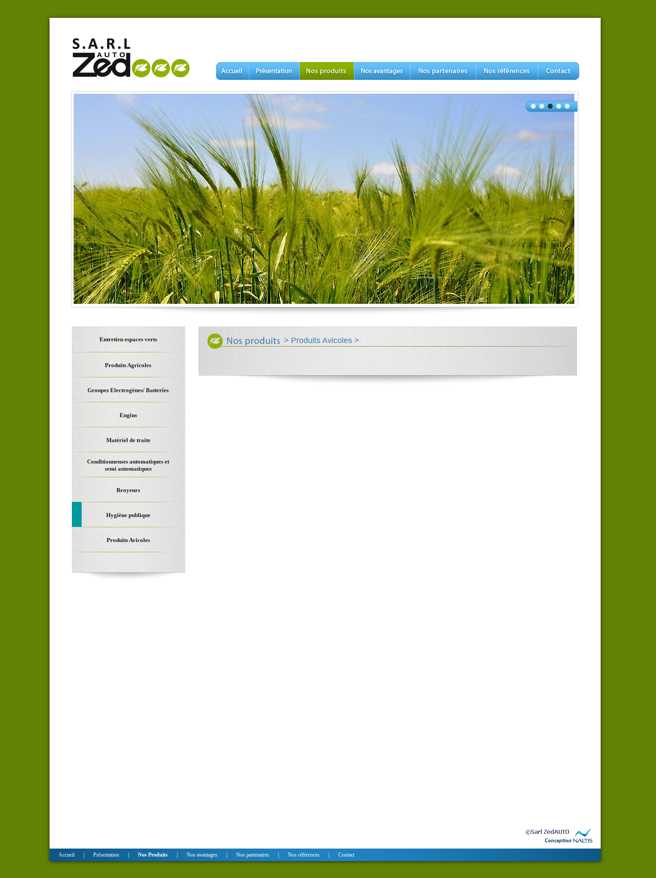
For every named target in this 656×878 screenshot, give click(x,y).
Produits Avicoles (322, 340)
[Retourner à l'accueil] (131, 77)
